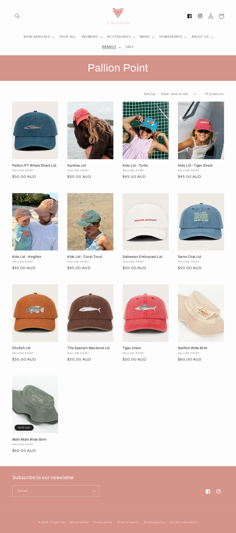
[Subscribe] (93, 491)
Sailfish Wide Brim (193, 348)
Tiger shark (132, 348)
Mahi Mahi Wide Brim (29, 439)
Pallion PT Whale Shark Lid (34, 165)
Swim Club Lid (189, 257)
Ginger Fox (57, 522)
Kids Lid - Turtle (135, 165)
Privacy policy (102, 522)
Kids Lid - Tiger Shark (195, 165)
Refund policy (79, 522)
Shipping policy (154, 522)
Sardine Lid (76, 165)
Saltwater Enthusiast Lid (142, 257)
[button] (17, 16)
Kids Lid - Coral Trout (84, 257)
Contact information (184, 522)
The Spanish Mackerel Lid (88, 348)
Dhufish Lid (21, 348)
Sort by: (150, 94)
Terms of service (128, 522)
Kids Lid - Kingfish (26, 257)
